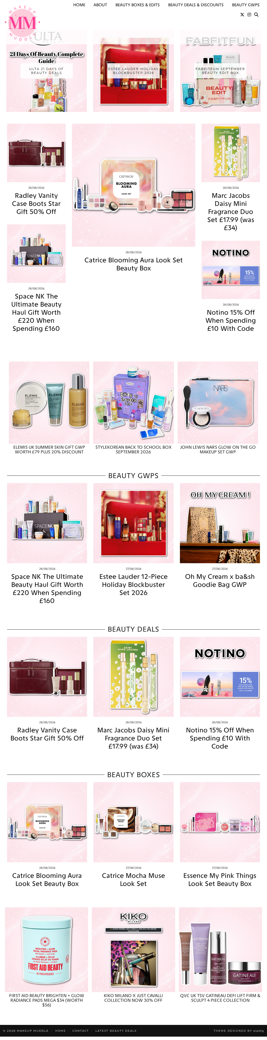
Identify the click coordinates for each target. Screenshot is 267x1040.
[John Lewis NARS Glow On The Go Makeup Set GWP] (218, 403)
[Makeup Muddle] (22, 23)
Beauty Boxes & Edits (138, 4)
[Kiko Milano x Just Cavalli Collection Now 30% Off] (133, 949)
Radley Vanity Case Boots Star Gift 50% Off (36, 204)
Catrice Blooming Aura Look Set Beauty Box (133, 264)
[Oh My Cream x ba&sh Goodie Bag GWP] (220, 523)
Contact (80, 1030)
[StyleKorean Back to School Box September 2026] (133, 403)
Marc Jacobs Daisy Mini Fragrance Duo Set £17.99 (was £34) (230, 212)
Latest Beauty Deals (116, 1030)
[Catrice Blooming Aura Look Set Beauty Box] (133, 185)
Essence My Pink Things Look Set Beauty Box (219, 880)
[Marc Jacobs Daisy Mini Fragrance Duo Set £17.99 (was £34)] (231, 153)
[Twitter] (242, 15)
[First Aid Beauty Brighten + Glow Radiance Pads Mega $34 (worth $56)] (46, 949)
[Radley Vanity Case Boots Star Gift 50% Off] (36, 153)
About (100, 4)
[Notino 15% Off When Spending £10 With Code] (231, 270)
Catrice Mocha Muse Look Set (133, 880)
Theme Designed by (239, 1030)
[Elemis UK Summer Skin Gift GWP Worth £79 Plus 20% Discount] (49, 403)
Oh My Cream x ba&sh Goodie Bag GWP (220, 581)
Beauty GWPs (246, 4)
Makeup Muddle (33, 1030)
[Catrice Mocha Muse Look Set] (133, 822)
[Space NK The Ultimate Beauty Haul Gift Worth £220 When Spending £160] (36, 253)
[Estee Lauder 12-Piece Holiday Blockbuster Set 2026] (133, 523)
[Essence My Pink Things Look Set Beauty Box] (220, 822)
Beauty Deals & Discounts (196, 4)
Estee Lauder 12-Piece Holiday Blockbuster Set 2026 (133, 585)
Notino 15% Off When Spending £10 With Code (230, 320)
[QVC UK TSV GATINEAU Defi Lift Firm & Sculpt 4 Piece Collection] (220, 949)
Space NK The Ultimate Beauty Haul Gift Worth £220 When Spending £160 (36, 312)
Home (79, 4)
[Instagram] (249, 15)
